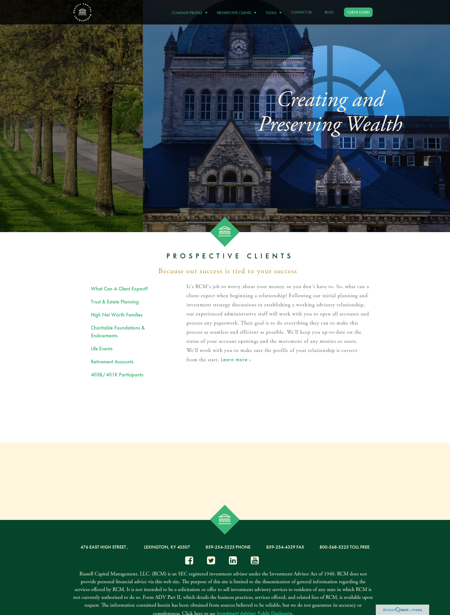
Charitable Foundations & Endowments (118, 331)
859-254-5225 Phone (228, 547)
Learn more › (236, 359)
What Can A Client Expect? (119, 288)
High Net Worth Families (116, 314)
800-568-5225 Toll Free (345, 547)
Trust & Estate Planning (115, 301)
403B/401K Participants (117, 374)
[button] (188, 12)
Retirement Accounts (112, 361)
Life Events (102, 348)
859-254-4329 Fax (285, 547)
